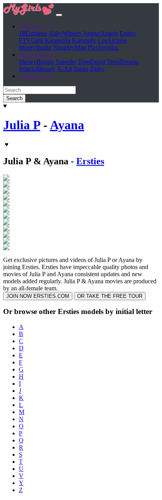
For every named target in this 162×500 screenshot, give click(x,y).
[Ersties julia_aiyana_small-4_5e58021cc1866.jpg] (6, 229)
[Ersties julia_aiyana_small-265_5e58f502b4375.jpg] (6, 204)
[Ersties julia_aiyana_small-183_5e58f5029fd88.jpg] (6, 185)
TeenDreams (122, 61)
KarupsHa (57, 40)
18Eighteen (33, 33)
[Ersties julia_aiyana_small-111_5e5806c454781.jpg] (6, 178)
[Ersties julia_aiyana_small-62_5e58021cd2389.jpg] (6, 241)
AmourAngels (100, 33)
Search (14, 98)
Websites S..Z (36, 75)
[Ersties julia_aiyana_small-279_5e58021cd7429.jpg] (6, 216)
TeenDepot (91, 61)
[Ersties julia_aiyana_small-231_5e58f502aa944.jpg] (6, 197)
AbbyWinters (64, 33)
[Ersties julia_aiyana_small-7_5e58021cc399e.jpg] (6, 248)
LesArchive (112, 40)
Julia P (21, 125)
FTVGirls (31, 40)
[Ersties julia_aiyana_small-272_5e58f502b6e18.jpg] (6, 210)
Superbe (66, 61)
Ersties (128, 33)
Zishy (97, 68)
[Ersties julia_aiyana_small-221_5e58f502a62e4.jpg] (6, 191)
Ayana (67, 125)
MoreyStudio (35, 47)
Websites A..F (36, 26)
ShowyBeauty (36, 61)
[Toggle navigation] (59, 15)
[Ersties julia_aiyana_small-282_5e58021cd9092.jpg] (6, 222)
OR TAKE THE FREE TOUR (109, 296)
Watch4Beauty (37, 68)
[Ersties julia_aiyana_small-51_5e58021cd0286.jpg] (6, 235)
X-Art (64, 68)
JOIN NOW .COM (37, 296)
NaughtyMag (69, 47)
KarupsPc (84, 40)
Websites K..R (37, 54)
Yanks (80, 68)
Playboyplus (103, 47)
